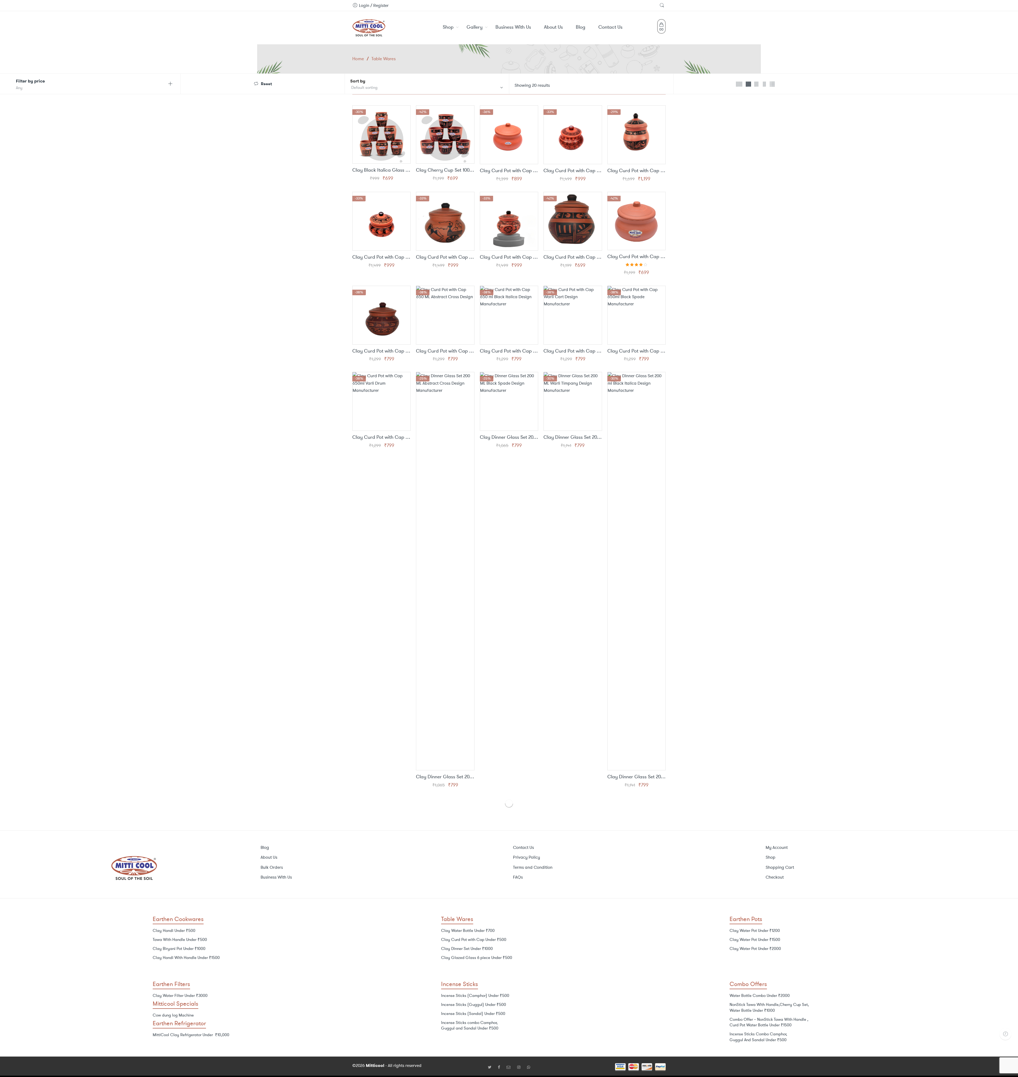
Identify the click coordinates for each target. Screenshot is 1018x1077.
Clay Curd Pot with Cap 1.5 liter (509, 171)
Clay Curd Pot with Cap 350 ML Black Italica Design (572, 257)
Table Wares (457, 919)
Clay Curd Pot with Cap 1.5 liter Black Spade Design (381, 257)
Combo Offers (748, 984)
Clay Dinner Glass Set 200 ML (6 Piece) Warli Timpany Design (572, 437)
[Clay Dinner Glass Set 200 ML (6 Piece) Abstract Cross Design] (445, 571)
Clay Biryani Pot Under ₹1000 (179, 949)
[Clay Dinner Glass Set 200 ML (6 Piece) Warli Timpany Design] (572, 401)
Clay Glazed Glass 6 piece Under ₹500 (476, 958)
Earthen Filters (171, 984)
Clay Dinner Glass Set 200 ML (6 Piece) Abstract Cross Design (445, 777)
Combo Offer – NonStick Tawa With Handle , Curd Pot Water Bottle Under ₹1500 (769, 1022)
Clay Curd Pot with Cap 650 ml (636, 257)
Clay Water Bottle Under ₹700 (468, 930)
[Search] (662, 5)
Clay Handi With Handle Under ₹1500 (186, 958)
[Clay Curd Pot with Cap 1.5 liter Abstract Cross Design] (572, 134)
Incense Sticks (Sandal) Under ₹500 (473, 1014)
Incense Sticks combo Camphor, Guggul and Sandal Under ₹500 (469, 1025)
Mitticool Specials (175, 1004)
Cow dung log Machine (173, 1015)
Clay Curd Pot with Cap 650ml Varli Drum (381, 437)
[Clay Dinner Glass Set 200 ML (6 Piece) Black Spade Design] (509, 401)
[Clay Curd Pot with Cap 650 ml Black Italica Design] (509, 315)
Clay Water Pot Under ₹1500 (755, 940)
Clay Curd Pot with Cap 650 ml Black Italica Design (509, 351)
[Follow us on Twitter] (491, 1067)
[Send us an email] (511, 1067)
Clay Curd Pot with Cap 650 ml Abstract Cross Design (381, 351)
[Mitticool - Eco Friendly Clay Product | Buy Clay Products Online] (368, 27)
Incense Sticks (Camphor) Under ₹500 (475, 995)
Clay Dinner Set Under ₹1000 (467, 949)
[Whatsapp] (528, 1067)
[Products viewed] (1005, 1034)
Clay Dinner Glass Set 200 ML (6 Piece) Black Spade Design (509, 437)
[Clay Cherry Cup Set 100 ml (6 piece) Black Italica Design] (445, 134)
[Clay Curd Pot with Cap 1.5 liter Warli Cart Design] (445, 221)
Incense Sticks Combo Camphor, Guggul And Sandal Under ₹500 (758, 1037)
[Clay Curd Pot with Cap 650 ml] (636, 221)
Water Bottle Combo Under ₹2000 (760, 995)
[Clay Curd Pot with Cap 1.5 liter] (509, 134)
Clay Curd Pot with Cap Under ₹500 (473, 940)
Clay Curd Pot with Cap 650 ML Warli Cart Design (572, 351)
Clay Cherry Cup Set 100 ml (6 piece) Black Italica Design (445, 170)
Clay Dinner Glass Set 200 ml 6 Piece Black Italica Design (636, 777)
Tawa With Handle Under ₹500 (180, 940)
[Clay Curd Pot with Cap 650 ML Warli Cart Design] (572, 315)
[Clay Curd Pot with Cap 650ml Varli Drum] (381, 401)
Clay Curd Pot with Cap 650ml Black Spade (636, 351)
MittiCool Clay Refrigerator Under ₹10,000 (191, 1035)
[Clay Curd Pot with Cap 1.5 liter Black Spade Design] (381, 221)
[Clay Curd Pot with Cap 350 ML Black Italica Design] (572, 221)
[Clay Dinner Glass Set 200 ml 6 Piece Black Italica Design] (636, 571)
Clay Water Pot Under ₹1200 (755, 930)
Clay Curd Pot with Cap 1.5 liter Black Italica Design (636, 171)
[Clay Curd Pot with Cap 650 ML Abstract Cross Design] (445, 315)
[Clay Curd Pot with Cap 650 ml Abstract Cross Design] (381, 315)
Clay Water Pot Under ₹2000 (755, 949)
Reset (266, 83)
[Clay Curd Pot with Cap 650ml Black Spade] (636, 315)
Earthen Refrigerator (179, 1023)
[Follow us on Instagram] (520, 1067)
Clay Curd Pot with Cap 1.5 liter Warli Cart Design (445, 257)
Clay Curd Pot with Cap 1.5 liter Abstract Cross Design (572, 171)
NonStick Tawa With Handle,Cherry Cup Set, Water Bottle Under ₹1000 (769, 1007)
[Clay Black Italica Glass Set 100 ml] (381, 134)
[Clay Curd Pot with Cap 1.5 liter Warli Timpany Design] (509, 221)
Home (358, 58)
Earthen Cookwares (178, 919)
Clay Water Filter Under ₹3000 (180, 995)
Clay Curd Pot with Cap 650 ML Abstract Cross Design (445, 351)
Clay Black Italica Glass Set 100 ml (381, 170)
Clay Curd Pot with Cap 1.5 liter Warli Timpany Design (509, 257)
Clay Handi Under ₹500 (174, 930)
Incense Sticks (459, 984)
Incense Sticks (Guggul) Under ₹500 (473, 1004)
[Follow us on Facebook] (501, 1067)
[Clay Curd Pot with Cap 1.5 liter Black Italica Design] (636, 134)
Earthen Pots (746, 919)
